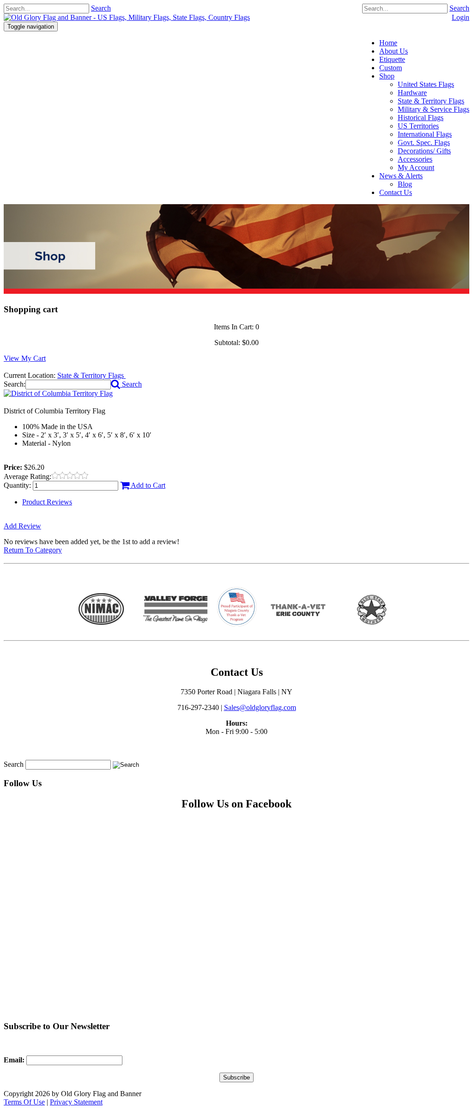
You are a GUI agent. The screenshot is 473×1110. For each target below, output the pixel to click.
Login (460, 17)
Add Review (22, 526)
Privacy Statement (76, 1102)
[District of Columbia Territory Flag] (58, 393)
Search (459, 8)
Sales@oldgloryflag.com (260, 707)
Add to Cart (147, 485)
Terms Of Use (24, 1102)
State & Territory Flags (91, 375)
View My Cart (25, 358)
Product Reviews (47, 502)
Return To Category (33, 550)
